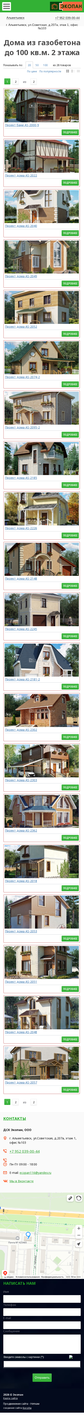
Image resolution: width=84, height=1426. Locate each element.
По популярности (50, 71)
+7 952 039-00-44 (67, 18)
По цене (32, 71)
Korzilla (27, 1407)
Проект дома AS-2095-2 (22, 427)
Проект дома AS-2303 (21, 780)
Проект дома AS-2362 (21, 830)
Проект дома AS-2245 (21, 629)
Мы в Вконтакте (21, 1181)
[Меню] (6, 6)
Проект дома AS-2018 (21, 881)
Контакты (14, 1118)
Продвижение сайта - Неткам (21, 1404)
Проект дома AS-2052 (21, 327)
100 (45, 65)
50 (37, 65)
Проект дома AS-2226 (21, 528)
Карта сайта (10, 1398)
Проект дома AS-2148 (21, 578)
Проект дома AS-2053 (21, 931)
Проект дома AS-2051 (21, 982)
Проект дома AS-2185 (21, 478)
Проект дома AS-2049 (21, 276)
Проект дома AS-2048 (21, 1032)
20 (29, 65)
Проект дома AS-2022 (21, 175)
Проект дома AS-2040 (21, 226)
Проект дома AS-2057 (21, 1082)
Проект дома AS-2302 (21, 730)
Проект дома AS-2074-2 (22, 377)
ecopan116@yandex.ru (35, 1173)
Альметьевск (15, 17)
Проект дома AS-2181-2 (22, 679)
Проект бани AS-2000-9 (22, 125)
